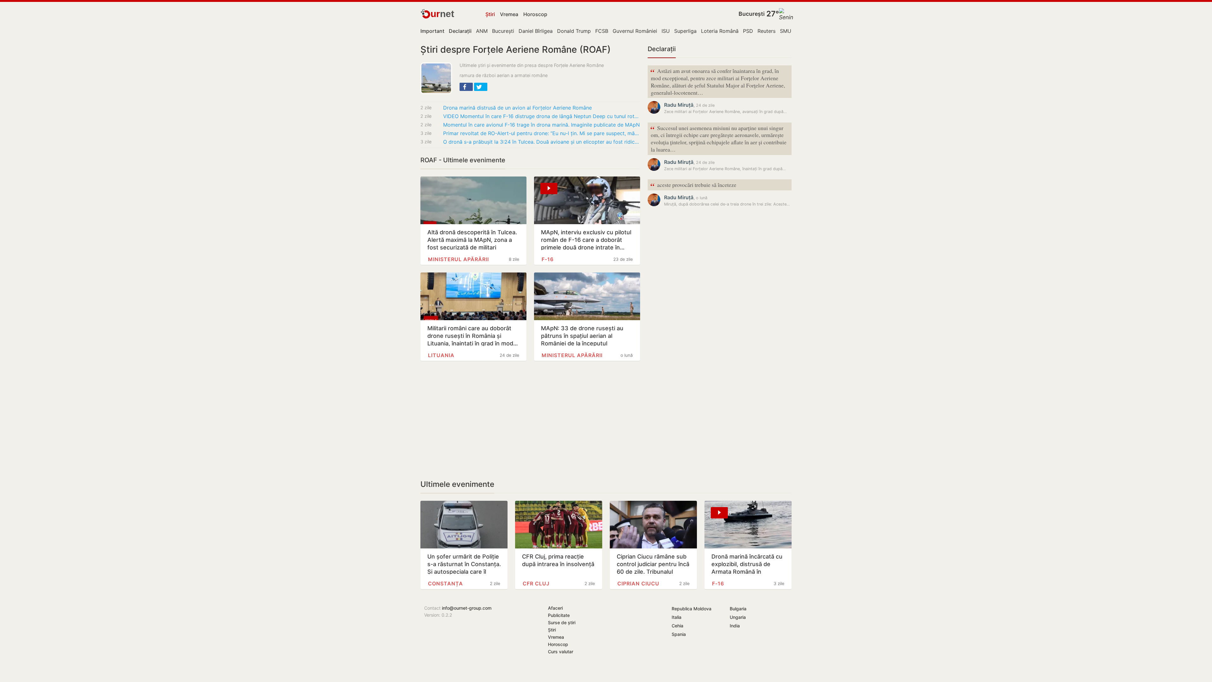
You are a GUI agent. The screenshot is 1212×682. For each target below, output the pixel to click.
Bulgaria (738, 608)
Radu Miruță (678, 105)
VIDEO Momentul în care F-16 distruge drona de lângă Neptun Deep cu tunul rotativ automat (541, 116)
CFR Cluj (536, 583)
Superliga (685, 31)
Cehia (677, 625)
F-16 (548, 259)
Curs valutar (560, 651)
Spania (679, 634)
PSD (748, 31)
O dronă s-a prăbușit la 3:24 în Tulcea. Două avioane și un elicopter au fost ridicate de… (541, 142)
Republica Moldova (691, 608)
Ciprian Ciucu (638, 583)
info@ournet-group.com (466, 608)
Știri (490, 14)
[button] (466, 87)
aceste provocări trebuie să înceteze (693, 185)
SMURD (789, 31)
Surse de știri (561, 622)
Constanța (445, 583)
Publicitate (559, 615)
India (735, 625)
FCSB (601, 31)
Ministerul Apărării (458, 259)
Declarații (662, 49)
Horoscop (535, 14)
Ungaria (738, 617)
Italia (676, 617)
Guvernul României (635, 31)
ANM (482, 31)
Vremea (509, 14)
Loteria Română (720, 31)
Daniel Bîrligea (536, 31)
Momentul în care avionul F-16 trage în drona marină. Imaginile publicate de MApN (541, 125)
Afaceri (555, 608)
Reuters (766, 31)
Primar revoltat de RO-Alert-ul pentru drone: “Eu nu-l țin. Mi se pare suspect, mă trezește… (541, 133)
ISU (666, 31)
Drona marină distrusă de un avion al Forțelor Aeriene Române (517, 108)
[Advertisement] (530, 420)
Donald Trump (574, 31)
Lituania (441, 355)
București (752, 13)
